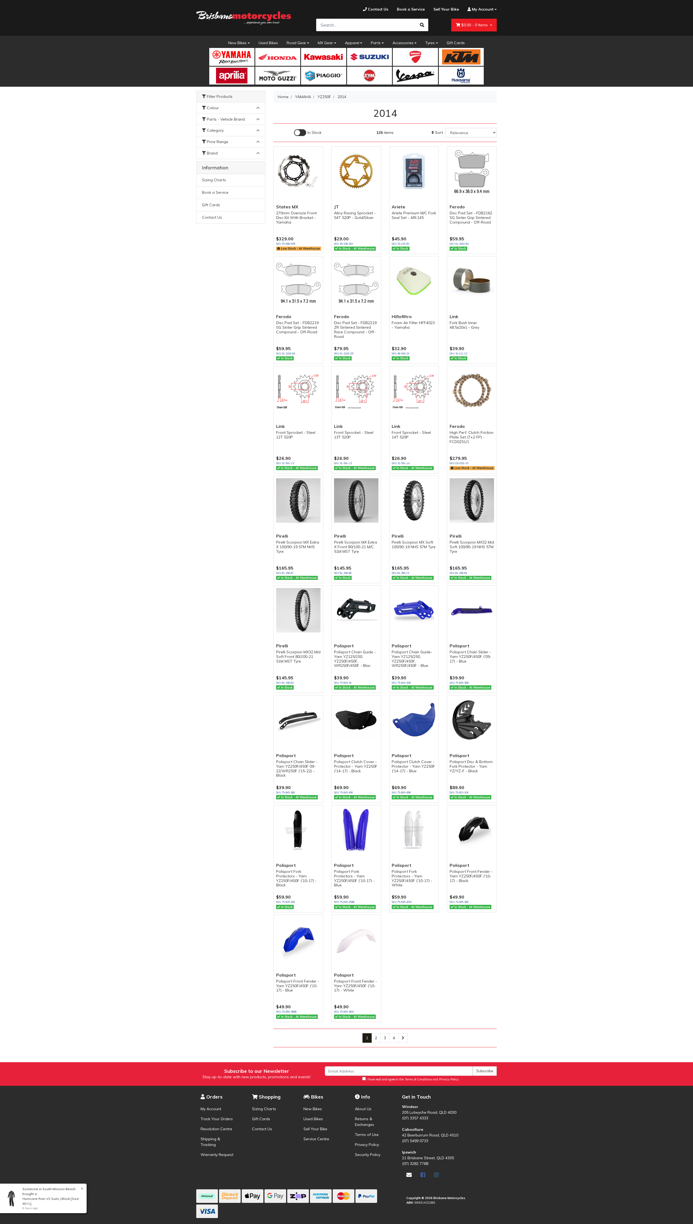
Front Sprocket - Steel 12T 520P (295, 435)
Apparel (352, 42)
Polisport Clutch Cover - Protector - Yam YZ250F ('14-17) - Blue (413, 766)
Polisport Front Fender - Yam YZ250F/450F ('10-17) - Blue (297, 986)
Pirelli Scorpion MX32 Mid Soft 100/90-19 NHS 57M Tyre (472, 547)
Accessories (403, 42)
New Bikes (237, 42)
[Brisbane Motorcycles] (243, 18)
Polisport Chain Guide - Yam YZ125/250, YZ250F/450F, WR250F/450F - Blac (355, 659)
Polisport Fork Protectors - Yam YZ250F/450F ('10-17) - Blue (354, 878)
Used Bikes (268, 42)
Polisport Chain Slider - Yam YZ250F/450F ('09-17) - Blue (470, 657)
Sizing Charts (214, 179)
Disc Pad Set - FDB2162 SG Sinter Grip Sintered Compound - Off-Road (471, 218)
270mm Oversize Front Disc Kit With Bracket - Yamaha (296, 218)
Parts (376, 42)
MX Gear (325, 42)
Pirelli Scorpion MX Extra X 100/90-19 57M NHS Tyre (297, 547)
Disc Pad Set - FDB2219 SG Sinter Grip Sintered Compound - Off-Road (297, 327)
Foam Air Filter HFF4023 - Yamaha (413, 325)
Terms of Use (367, 1134)
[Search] (422, 25)
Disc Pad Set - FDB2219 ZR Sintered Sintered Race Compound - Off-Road (355, 329)
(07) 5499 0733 (415, 1140)
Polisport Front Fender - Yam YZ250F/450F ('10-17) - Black (471, 876)
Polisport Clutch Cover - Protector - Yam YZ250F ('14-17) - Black (355, 766)
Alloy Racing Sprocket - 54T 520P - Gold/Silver (355, 215)
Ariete (398, 206)
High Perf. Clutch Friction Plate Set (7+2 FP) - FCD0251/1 (471, 437)
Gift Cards (456, 42)
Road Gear (296, 42)
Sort (438, 132)
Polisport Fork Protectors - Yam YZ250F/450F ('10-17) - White (412, 878)
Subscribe (484, 1070)
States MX (287, 206)
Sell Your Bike (315, 1128)
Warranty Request (217, 1154)
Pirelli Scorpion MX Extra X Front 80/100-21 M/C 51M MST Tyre (355, 547)
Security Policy (367, 1154)
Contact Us (212, 217)
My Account (211, 1108)
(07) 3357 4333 (415, 1118)
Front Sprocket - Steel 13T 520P (353, 435)
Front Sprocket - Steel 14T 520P (411, 435)
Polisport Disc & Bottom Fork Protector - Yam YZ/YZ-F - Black (471, 766)
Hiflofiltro (402, 316)
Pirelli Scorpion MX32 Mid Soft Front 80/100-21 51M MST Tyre (298, 657)
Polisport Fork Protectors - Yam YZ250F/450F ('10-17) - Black (296, 878)
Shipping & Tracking (210, 1141)
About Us (363, 1108)
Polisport (344, 645)
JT (336, 206)
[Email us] (409, 1174)
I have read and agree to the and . (412, 1079)
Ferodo (457, 206)
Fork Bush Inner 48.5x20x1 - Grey (464, 325)
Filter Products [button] (219, 96)
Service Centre (316, 1138)
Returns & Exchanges (364, 1121)
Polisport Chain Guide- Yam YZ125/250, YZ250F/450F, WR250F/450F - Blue (412, 659)
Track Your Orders (217, 1118)
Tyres (430, 42)
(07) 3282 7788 (415, 1163)
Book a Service (215, 192)
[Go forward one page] (403, 1038)
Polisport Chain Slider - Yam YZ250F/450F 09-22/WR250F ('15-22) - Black (297, 768)
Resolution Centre (216, 1128)
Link (454, 316)
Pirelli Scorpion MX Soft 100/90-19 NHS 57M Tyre (414, 544)
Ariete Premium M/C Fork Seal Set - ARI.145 (414, 215)
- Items (475, 24)
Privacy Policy (367, 1144)
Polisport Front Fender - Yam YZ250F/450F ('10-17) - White (355, 986)
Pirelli (282, 536)
